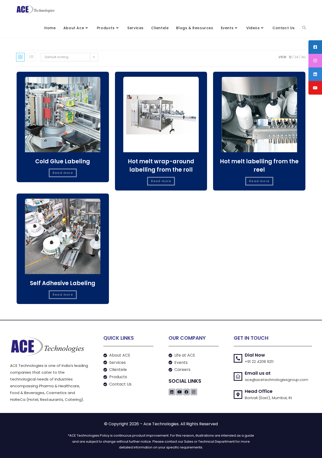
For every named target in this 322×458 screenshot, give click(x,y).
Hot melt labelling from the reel (259, 166)
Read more (63, 173)
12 (290, 57)
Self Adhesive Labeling (62, 283)
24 (296, 57)
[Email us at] (238, 376)
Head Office (258, 391)
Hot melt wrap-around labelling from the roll (161, 166)
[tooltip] (315, 47)
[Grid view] (20, 57)
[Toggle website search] (304, 28)
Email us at (258, 373)
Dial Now (255, 355)
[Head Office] (238, 394)
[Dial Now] (238, 358)
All (303, 57)
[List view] (31, 57)
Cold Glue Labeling (62, 161)
